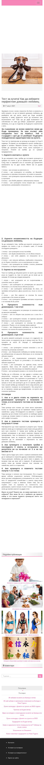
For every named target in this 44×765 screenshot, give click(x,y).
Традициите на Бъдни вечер (22, 721)
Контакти (11, 742)
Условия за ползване (15, 748)
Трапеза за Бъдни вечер (22, 709)
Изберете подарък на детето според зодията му (22, 583)
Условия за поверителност (17, 753)
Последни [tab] (22, 693)
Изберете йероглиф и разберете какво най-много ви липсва (22, 661)
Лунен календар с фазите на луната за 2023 (22, 718)
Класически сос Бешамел (22, 730)
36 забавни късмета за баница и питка (22, 697)
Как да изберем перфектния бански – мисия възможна (22, 635)
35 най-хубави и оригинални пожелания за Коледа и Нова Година (22, 702)
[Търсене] (40, 676)
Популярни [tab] (22, 688)
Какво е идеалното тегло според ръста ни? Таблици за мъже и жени (22, 726)
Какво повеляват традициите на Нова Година (22, 733)
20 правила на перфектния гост (22, 609)
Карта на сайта (13, 758)
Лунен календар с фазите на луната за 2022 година (22, 706)
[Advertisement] (22, 30)
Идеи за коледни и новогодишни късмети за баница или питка (22, 714)
